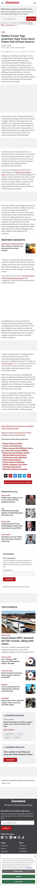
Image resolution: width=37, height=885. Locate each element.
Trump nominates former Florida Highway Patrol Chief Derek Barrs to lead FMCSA (12, 526)
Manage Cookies (18, 871)
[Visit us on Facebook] (2, 837)
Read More (10, 760)
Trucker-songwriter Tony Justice (15, 464)
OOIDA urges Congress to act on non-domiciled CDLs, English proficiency (12, 500)
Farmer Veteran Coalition (12, 443)
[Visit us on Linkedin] (10, 837)
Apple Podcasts (9, 734)
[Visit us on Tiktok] (23, 837)
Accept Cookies (18, 881)
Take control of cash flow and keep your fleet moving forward (12, 248)
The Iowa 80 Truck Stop (12, 467)
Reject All (18, 876)
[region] (18, 869)
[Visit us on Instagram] (19, 837)
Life (3, 32)
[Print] (6, 476)
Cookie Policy (28, 867)
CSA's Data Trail (7, 671)
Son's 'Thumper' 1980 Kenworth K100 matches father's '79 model (10, 661)
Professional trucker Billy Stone (15, 457)
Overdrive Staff (6, 46)
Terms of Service (10, 25)
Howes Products (7, 363)
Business (4, 684)
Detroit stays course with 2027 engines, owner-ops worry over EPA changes (12, 703)
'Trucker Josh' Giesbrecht (12, 446)
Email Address (8, 570)
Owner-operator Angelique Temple (16, 453)
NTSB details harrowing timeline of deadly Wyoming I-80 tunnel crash (12, 513)
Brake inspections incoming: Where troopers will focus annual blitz (11, 675)
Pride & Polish (6, 657)
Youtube (20, 734)
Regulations (5, 495)
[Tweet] (24, 476)
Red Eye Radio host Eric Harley (14, 455)
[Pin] (29, 476)
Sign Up (6, 828)
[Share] (15, 476)
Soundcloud (16, 737)
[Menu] (2, 3)
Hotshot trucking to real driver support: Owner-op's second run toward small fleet (18, 724)
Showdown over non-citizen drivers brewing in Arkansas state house (11, 539)
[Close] (35, 856)
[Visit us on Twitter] (6, 837)
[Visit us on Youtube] (15, 837)
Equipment (5, 698)
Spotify (7, 737)
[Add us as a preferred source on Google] (10, 476)
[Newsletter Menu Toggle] (34, 3)
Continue (9, 579)
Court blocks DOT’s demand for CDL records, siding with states (17, 640)
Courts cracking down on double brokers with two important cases (10, 689)
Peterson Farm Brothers (12, 460)
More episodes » (9, 730)
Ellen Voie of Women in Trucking (15, 469)
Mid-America (20, 172)
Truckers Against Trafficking (13, 462)
